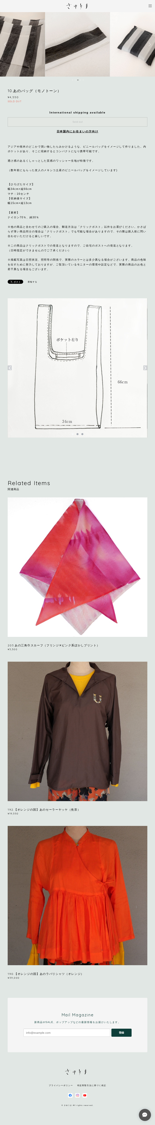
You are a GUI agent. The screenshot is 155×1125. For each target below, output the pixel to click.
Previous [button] (6, 44)
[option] (77, 44)
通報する (32, 282)
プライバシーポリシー (61, 1085)
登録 (121, 1032)
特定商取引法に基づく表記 (91, 1085)
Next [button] (149, 44)
